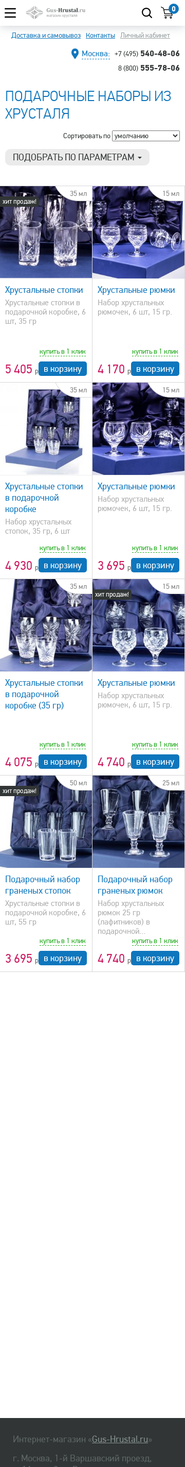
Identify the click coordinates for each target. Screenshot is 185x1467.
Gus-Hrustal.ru (120, 1439)
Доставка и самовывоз (46, 35)
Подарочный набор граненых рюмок (135, 884)
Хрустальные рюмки (136, 289)
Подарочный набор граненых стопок (42, 884)
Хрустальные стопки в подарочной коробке (44, 498)
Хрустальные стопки (44, 289)
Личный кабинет (145, 35)
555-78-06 (149, 67)
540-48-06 (147, 53)
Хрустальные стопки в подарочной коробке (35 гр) (44, 694)
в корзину (63, 368)
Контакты (100, 35)
